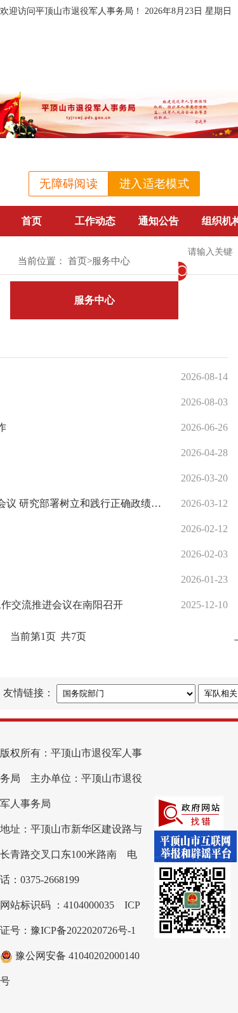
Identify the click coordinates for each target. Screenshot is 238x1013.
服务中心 (111, 261)
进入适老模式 (154, 183)
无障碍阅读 (68, 183)
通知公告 (158, 220)
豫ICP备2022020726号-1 (83, 930)
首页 (32, 220)
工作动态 (95, 220)
